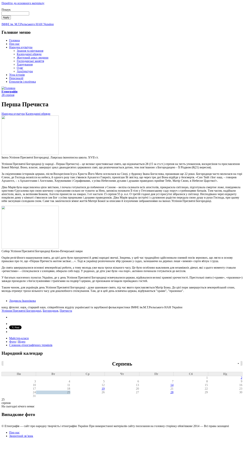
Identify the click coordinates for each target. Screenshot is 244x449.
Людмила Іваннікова (22, 300)
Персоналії (16, 78)
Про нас (14, 43)
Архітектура (25, 71)
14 (171, 385)
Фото (12, 341)
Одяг (20, 67)
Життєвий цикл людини (32, 57)
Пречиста (66, 310)
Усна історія (17, 74)
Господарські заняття (30, 61)
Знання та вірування (30, 50)
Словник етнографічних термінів (30, 345)
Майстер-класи (19, 338)
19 (103, 388)
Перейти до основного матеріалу (23, 3)
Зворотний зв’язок (21, 436)
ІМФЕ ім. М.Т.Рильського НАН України (28, 24)
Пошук (6, 9)
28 (171, 392)
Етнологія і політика (22, 81)
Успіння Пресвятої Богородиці (21, 310)
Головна (14, 40)
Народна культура (20, 47)
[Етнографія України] (8, 88)
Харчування (25, 64)
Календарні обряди (29, 54)
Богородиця (50, 310)
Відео (21, 341)
